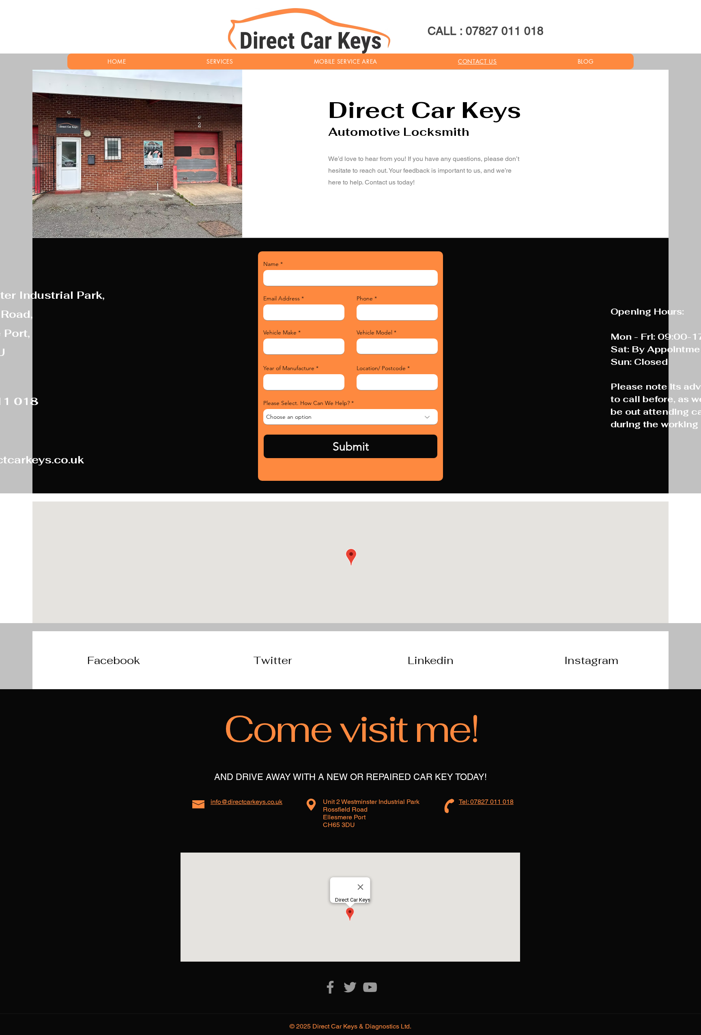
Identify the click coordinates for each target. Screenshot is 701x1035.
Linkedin (431, 660)
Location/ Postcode (381, 368)
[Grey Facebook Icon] (330, 987)
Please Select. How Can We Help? (306, 403)
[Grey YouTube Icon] (369, 987)
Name (271, 264)
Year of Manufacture (288, 368)
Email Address (281, 298)
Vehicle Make (280, 332)
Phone (365, 298)
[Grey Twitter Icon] (350, 987)
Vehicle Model (374, 332)
